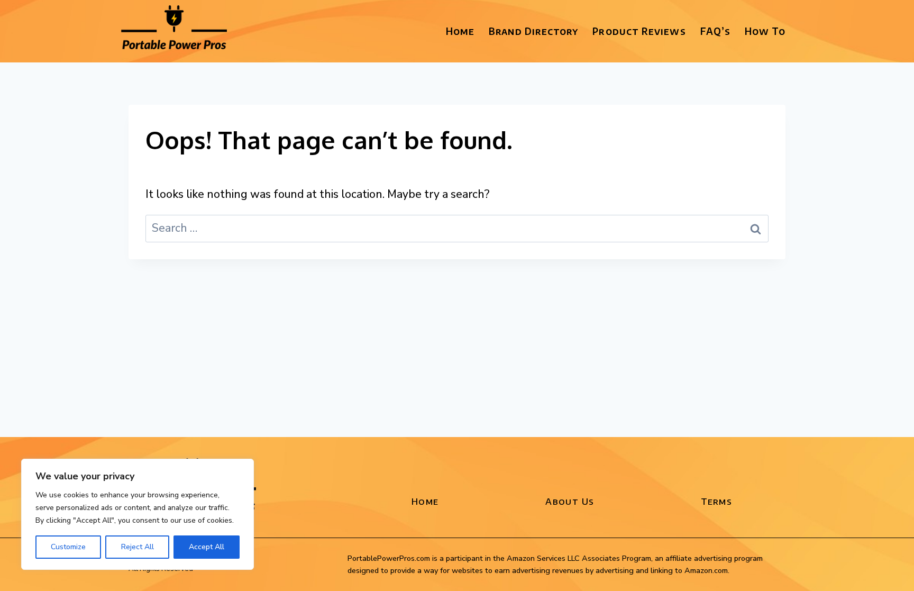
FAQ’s (715, 31)
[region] (137, 514)
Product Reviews (639, 31)
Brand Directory (533, 31)
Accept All (206, 547)
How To (765, 31)
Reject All (137, 547)
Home (460, 31)
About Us (569, 501)
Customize (68, 547)
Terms (716, 501)
